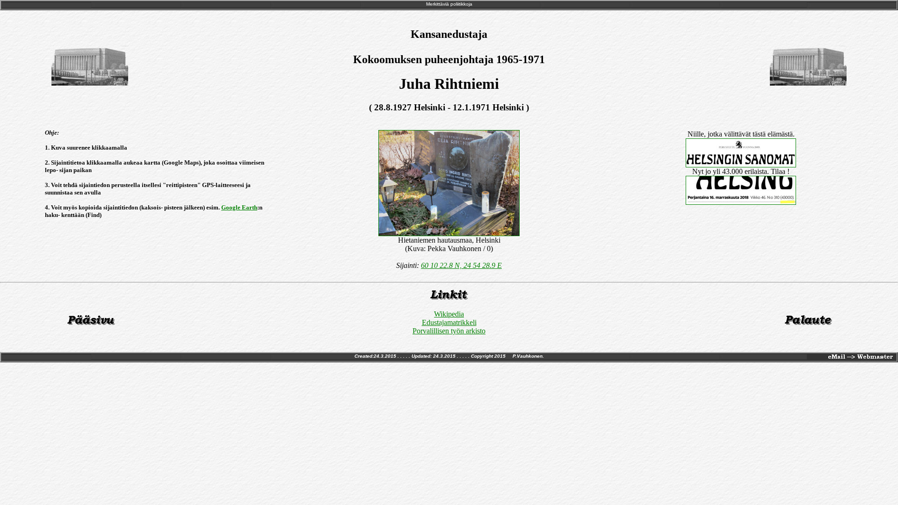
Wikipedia (449, 314)
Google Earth (239, 207)
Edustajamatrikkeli (449, 322)
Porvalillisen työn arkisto (449, 331)
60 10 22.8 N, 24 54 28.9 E (461, 265)
